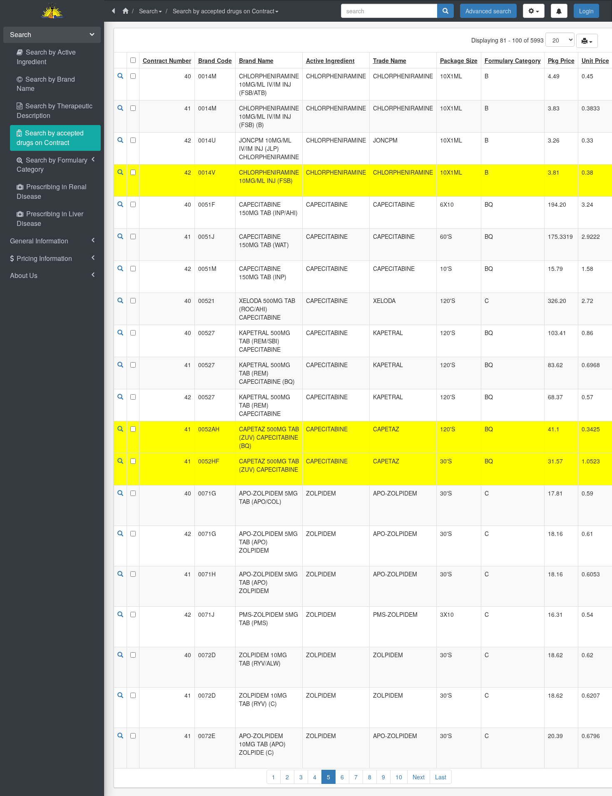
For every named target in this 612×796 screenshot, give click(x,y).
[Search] (445, 11)
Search (148, 11)
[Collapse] (113, 11)
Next (419, 777)
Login (586, 11)
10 (399, 777)
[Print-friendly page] (587, 41)
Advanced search (488, 11)
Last (440, 777)
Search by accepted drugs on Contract (223, 11)
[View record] (120, 76)
